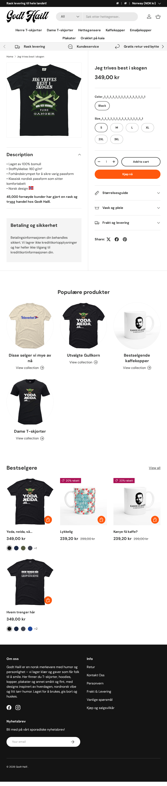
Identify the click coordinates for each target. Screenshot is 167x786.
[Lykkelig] (83, 501)
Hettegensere (89, 30)
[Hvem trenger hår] (30, 582)
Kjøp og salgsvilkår (100, 708)
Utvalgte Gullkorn (83, 355)
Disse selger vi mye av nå (30, 358)
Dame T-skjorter (60, 30)
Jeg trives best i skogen (30, 56)
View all (154, 468)
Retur (91, 667)
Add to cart (141, 161)
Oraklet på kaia (92, 38)
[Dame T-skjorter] (30, 402)
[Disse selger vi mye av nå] (30, 325)
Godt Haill (22, 766)
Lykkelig (66, 532)
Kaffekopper (115, 30)
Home (10, 56)
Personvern (95, 683)
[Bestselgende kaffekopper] (137, 325)
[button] (158, 16)
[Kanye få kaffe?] (136, 501)
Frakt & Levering (99, 691)
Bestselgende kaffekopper (137, 358)
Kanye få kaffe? (125, 532)
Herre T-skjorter (28, 30)
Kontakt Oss (95, 675)
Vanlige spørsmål (100, 700)
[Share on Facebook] (117, 239)
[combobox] (97, 16)
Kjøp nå (127, 174)
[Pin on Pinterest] (125, 239)
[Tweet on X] (108, 239)
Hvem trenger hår (21, 612)
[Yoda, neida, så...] (30, 501)
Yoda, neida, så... (19, 532)
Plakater (69, 38)
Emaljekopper (141, 30)
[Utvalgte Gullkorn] (83, 325)
